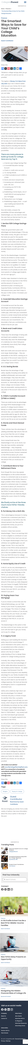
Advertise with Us (19, 1018)
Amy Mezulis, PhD (13, 859)
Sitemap (8, 1041)
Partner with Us (5, 1030)
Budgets (5, 791)
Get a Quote (18, 1016)
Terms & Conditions (20, 1038)
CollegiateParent (13, 851)
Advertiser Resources (21, 1023)
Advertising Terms (20, 1025)
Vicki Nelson (12, 866)
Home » (3, 8)
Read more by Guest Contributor (17, 803)
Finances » (8, 8)
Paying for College (17, 791)
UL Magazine (18, 1020)
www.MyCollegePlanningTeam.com (15, 767)
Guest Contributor (7, 40)
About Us (3, 1016)
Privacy (3, 1041)
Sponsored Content (6, 996)
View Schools (4, 1033)
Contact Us (4, 1018)
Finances (4, 18)
